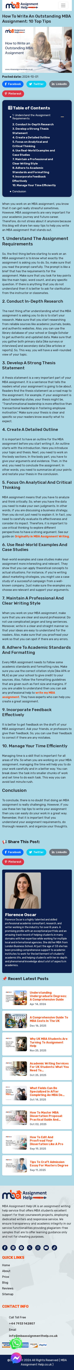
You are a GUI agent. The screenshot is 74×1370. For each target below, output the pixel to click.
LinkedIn (61, 84)
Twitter (38, 84)
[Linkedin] (13, 1247)
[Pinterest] (21, 1247)
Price (5, 1277)
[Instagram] (38, 1247)
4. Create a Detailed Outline (31, 137)
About (6, 1271)
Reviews (7, 1288)
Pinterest (14, 93)
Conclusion (19, 191)
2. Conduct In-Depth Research (33, 124)
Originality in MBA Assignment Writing (42, 536)
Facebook (14, 84)
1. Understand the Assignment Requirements (31, 117)
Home (6, 1265)
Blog (5, 1282)
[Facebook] (5, 1247)
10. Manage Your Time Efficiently (34, 185)
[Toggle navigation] (63, 5)
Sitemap (7, 1294)
